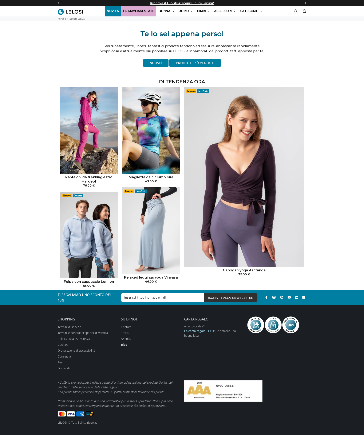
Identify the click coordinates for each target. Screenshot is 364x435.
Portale (62, 18)
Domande (64, 368)
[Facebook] (266, 297)
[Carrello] (303, 11)
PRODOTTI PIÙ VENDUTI (195, 63)
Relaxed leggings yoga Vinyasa (151, 277)
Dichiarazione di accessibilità (76, 350)
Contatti (126, 327)
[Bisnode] (223, 390)
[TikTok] (303, 297)
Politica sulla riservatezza (74, 339)
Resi (60, 362)
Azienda (126, 339)
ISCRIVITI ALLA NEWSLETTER (230, 298)
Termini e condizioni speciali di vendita (83, 333)
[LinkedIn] (296, 297)
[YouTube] (289, 297)
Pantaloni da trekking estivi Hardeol (88, 179)
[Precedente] (59, 3)
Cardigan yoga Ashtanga (244, 270)
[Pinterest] (281, 297)
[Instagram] (274, 297)
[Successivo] (305, 3)
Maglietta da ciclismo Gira (151, 177)
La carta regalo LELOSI (200, 331)
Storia (124, 333)
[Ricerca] (297, 11)
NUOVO (156, 63)
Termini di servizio (69, 327)
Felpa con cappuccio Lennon (89, 282)
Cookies (63, 345)
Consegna (64, 356)
